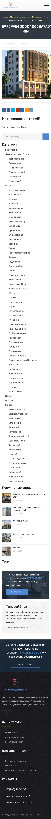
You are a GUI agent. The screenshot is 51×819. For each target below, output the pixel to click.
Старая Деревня (17, 355)
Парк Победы (15, 302)
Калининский (15, 422)
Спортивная (14, 351)
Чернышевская (16, 382)
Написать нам (24, 665)
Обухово (12, 293)
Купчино (12, 257)
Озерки (12, 297)
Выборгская (14, 212)
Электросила (15, 391)
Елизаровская (15, 235)
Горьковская (14, 217)
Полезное (10, 400)
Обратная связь (12, 765)
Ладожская (14, 261)
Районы (9, 405)
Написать (15, 592)
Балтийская (14, 194)
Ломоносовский (16, 172)
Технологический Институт (22, 360)
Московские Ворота (18, 284)
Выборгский (14, 418)
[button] (45, 136)
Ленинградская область (17, 154)
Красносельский (16, 440)
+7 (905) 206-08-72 (29, 652)
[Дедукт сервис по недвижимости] (10, 5)
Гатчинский (14, 163)
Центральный (15, 481)
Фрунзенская (15, 373)
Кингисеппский (16, 167)
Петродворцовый (17, 463)
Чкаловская (14, 387)
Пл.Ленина (13, 320)
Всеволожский (16, 158)
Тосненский (14, 181)
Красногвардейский (18, 436)
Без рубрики (11, 149)
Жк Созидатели (20, 521)
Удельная (13, 364)
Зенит (11, 248)
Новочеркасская (17, 288)
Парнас (12, 306)
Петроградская (16, 311)
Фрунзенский (15, 476)
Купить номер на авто (15, 737)
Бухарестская (15, 208)
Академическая (16, 190)
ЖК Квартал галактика (23, 534)
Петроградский (16, 458)
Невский (12, 454)
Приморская (14, 337)
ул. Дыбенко (14, 369)
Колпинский (14, 431)
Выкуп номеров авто (15, 741)
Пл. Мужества (15, 315)
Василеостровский (18, 414)
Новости (9, 396)
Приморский (14, 467)
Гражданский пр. (17, 221)
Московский (14, 449)
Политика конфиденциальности (20, 770)
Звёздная (13, 243)
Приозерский (15, 176)
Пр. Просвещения (17, 333)
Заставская (14, 239)
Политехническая (17, 324)
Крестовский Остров (19, 252)
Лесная (12, 270)
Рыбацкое (13, 346)
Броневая (13, 203)
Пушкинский (14, 472)
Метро (8, 185)
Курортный (14, 445)
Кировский (13, 427)
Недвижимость (12, 732)
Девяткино (14, 226)
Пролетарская (15, 342)
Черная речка (15, 378)
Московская (14, 279)
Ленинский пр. (15, 266)
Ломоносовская (16, 275)
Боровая (12, 199)
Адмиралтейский (17, 409)
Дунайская (14, 230)
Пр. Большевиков (17, 328)
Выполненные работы (15, 761)
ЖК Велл (17, 547)
